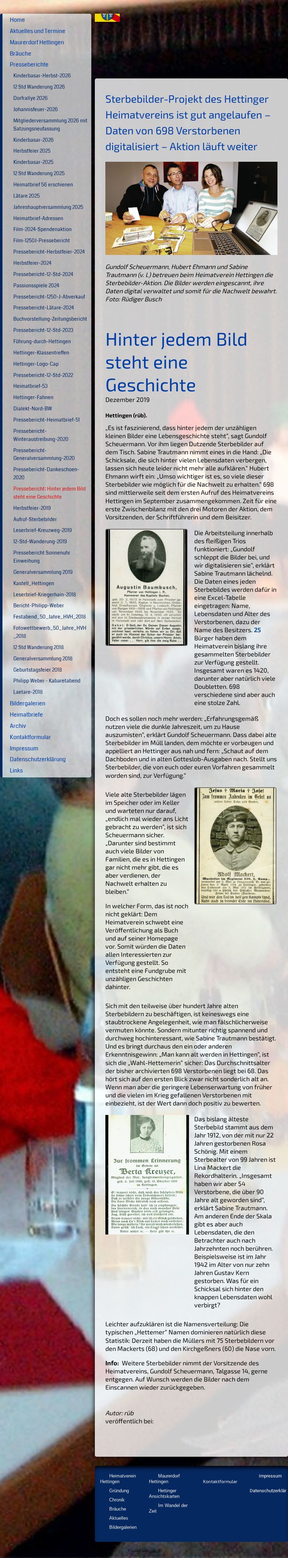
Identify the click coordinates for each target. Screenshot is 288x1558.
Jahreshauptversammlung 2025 (48, 207)
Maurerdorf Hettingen (37, 42)
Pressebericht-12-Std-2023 (43, 330)
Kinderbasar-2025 (33, 162)
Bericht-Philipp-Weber (38, 605)
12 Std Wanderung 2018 (38, 647)
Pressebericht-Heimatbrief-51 (46, 420)
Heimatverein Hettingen (118, 1478)
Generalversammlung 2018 (42, 658)
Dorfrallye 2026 (30, 98)
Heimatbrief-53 (30, 386)
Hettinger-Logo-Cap (36, 364)
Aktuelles (118, 1518)
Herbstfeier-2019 (32, 508)
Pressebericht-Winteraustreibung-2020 (40, 435)
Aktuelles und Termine (37, 31)
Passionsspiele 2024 (36, 285)
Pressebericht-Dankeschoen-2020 (46, 473)
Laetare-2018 (27, 692)
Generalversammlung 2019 (43, 572)
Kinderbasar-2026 (33, 140)
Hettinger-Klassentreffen (41, 353)
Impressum (24, 748)
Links (16, 771)
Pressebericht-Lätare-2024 (43, 307)
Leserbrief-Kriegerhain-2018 (44, 594)
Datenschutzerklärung (38, 759)
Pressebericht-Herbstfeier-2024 (49, 252)
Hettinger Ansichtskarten (164, 1493)
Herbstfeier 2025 (32, 151)
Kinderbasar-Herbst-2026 (42, 75)
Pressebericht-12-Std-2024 (43, 274)
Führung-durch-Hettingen (42, 341)
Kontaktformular (30, 737)
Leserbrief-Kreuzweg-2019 (42, 530)
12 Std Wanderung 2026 (39, 87)
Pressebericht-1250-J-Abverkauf (49, 297)
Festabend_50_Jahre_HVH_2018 (49, 617)
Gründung (119, 1490)
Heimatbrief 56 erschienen (43, 184)
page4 (155, 1551)
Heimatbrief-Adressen (38, 218)
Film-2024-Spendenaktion (42, 229)
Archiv (18, 726)
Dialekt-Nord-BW (32, 408)
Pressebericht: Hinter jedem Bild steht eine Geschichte (49, 493)
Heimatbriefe (26, 715)
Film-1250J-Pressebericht (41, 240)
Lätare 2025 (26, 196)
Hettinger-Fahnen (33, 397)
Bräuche (20, 54)
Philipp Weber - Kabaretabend (46, 681)
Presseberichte (29, 64)
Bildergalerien (27, 703)
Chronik (117, 1499)
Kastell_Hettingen (33, 583)
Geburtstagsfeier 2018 (37, 670)
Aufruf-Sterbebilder (35, 519)
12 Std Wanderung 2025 (39, 173)
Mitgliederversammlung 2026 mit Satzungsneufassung (50, 124)
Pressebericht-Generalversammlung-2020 (44, 454)
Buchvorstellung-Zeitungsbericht (50, 319)
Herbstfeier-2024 (32, 263)
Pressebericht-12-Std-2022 (43, 375)
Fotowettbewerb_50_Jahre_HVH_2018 (49, 632)
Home (17, 20)
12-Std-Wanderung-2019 (40, 541)
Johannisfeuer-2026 (35, 109)
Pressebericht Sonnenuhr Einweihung (41, 557)
